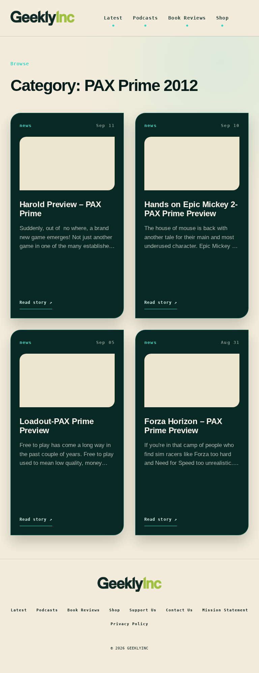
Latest (113, 18)
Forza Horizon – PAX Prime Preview (183, 426)
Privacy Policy (129, 624)
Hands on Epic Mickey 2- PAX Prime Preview (190, 209)
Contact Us (179, 610)
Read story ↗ (36, 302)
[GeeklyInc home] (42, 18)
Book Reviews (187, 18)
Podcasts (145, 18)
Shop (222, 18)
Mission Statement (225, 610)
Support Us (143, 610)
